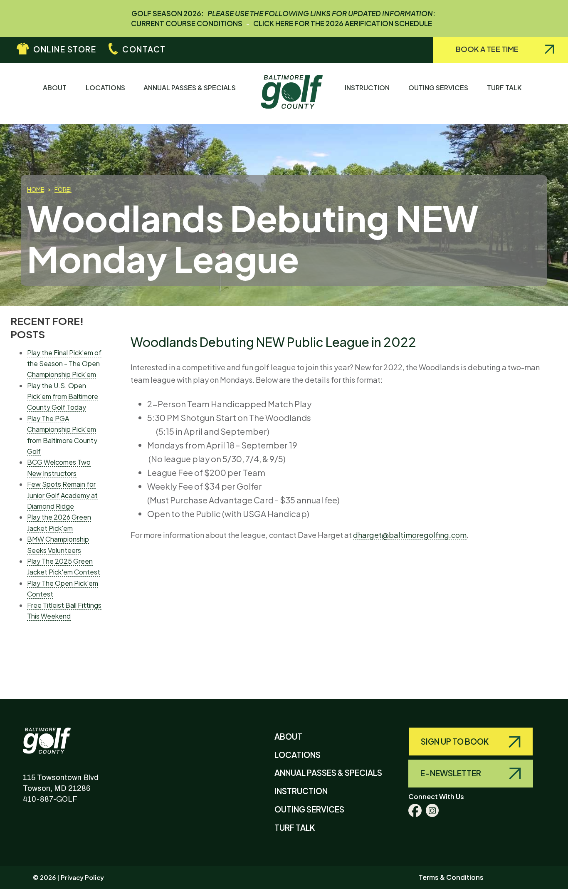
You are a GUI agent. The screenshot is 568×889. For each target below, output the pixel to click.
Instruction (369, 87)
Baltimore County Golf (55, 734)
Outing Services (440, 87)
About (56, 87)
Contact (144, 49)
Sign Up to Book (455, 741)
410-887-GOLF (50, 799)
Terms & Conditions (451, 877)
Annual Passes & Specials (191, 87)
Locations (107, 87)
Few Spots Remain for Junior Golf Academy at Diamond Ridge (62, 495)
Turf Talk (506, 87)
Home (35, 189)
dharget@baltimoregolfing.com (410, 535)
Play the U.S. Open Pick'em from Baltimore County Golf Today (62, 396)
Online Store (64, 49)
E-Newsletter (451, 773)
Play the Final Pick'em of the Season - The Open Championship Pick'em (64, 363)
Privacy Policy (82, 877)
